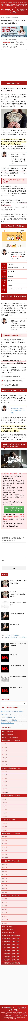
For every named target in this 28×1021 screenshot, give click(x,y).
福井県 (5, 816)
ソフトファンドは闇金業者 (12, 635)
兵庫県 (5, 850)
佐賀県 (5, 902)
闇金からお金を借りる (10, 932)
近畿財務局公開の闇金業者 (11, 951)
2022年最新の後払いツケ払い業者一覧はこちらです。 (18, 411)
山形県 (5, 761)
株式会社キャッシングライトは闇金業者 (12, 711)
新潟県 (5, 799)
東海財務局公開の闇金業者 (11, 948)
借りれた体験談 (8, 929)
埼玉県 (5, 782)
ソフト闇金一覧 (8, 731)
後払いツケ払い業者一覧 (11, 737)
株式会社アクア (14, 624)
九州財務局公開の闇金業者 (11, 960)
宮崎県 (5, 916)
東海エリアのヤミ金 (9, 820)
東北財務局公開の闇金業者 (11, 938)
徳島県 (5, 881)
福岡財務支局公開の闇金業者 (12, 963)
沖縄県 (5, 923)
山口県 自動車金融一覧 (17, 665)
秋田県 (5, 757)
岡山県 (5, 871)
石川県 (5, 813)
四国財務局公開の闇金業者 (11, 957)
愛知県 (5, 830)
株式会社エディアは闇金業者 (18, 676)
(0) (15, 44)
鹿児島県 (5, 919)
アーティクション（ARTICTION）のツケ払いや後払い (18, 594)
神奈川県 (5, 792)
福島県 (5, 764)
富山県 (5, 809)
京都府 (5, 843)
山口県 (5, 878)
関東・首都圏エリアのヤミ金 (12, 768)
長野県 (5, 806)
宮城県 (5, 754)
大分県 (5, 912)
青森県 (5, 747)
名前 (3, 560)
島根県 (5, 867)
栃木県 (5, 775)
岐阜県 (5, 823)
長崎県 (5, 905)
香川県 (5, 885)
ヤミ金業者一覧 (8, 734)
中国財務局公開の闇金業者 (11, 954)
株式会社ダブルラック (16, 687)
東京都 (5, 789)
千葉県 (5, 785)
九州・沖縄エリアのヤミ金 (11, 895)
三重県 (5, 840)
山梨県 (5, 802)
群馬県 (5, 778)
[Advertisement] (14, 66)
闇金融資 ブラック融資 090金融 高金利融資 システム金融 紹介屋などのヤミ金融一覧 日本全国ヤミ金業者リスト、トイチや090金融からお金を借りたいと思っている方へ (14, 1014)
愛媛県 (5, 888)
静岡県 (5, 826)
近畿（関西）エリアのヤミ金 (12, 833)
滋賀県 (5, 836)
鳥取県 (5, 864)
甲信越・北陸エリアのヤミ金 (12, 795)
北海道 (5, 743)
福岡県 (5, 898)
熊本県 (5, 909)
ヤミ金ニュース (8, 926)
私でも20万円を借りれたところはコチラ (14, 509)
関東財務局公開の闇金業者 (11, 945)
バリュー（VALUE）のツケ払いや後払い (16, 637)
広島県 (5, 874)
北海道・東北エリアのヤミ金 (12, 740)
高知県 (5, 892)
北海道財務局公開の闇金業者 (12, 935)
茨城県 (5, 771)
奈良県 (5, 854)
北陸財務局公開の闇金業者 (11, 941)
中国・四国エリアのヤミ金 (11, 861)
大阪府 (5, 847)
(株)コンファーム (15, 654)
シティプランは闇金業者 (17, 613)
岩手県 (5, 750)
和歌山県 (5, 857)
